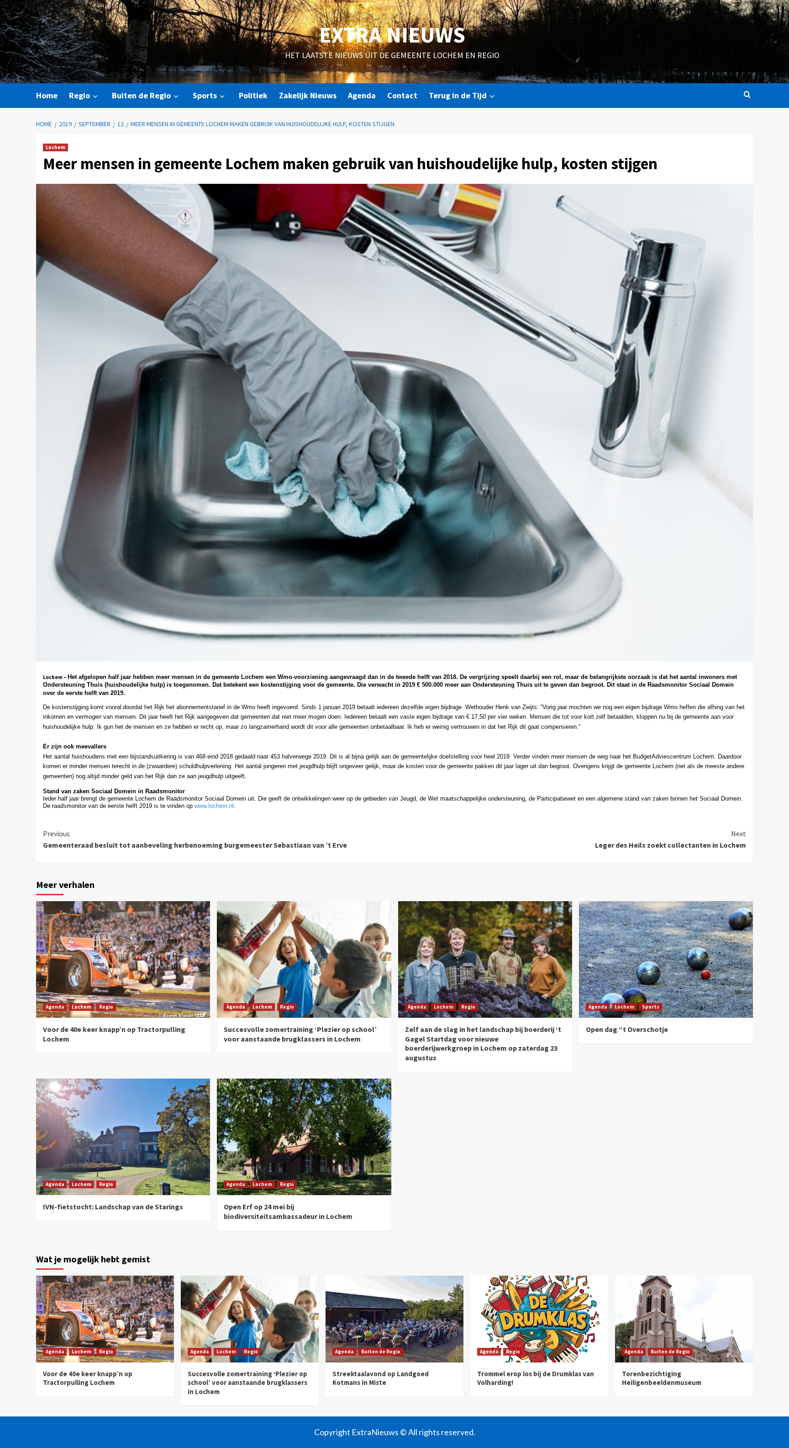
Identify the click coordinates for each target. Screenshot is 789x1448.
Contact (402, 95)
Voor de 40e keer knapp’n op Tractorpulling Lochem (87, 1378)
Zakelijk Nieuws (308, 95)
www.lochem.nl (214, 805)
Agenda (362, 95)
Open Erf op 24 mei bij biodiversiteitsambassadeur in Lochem (288, 1211)
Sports (205, 95)
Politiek (253, 95)
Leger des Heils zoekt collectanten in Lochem (670, 839)
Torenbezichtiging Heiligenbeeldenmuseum (661, 1378)
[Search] (747, 95)
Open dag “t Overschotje (627, 1029)
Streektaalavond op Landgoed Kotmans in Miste (380, 1378)
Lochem (55, 147)
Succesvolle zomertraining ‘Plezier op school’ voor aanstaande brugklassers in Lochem (300, 1034)
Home (47, 95)
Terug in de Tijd (458, 95)
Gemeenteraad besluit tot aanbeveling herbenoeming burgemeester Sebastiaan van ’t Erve (195, 839)
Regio (79, 95)
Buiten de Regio (141, 95)
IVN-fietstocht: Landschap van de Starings (113, 1206)
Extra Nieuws (392, 34)
